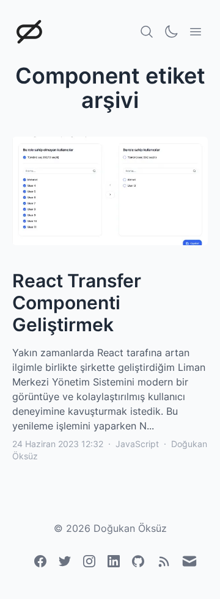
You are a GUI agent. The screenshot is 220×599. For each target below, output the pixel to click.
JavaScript (137, 444)
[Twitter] (65, 561)
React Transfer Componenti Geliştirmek (76, 302)
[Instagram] (89, 561)
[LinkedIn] (114, 561)
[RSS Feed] (163, 561)
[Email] (189, 561)
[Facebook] (40, 561)
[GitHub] (138, 561)
